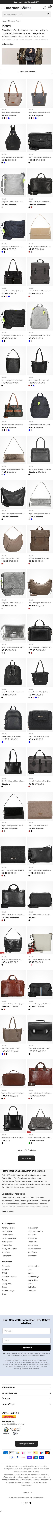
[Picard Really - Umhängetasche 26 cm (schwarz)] (13, 494)
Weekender (31, 1256)
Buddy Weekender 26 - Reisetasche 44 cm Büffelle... (40, 647)
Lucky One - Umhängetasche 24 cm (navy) (13, 246)
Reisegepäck (7, 1256)
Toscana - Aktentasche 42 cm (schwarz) (40, 1048)
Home (4, 21)
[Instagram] (26, 1503)
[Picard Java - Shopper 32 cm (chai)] (13, 539)
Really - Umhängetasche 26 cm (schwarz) (13, 513)
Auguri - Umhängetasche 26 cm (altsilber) (13, 469)
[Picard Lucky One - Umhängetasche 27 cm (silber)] (13, 182)
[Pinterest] (30, 1503)
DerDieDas (31, 1287)
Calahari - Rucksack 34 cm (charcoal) (40, 291)
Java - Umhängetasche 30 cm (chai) (39, 603)
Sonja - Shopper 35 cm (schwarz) (12, 291)
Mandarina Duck (33, 1266)
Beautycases (32, 1245)
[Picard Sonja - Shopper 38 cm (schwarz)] (40, 673)
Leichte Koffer (7, 1235)
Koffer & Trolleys (8, 1228)
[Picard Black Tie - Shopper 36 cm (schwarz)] (13, 762)
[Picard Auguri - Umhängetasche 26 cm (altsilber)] (13, 450)
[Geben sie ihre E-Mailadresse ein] (26, 1348)
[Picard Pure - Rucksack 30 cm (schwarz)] (13, 361)
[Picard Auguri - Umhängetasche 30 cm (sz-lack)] (13, 806)
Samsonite (6, 1266)
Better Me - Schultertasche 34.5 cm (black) (13, 959)
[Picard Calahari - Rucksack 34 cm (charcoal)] (40, 272)
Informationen (8, 1387)
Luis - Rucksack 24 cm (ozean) (10, 736)
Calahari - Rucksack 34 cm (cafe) (38, 558)
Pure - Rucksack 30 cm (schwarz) (11, 380)
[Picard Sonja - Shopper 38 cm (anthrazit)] (40, 93)
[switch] (15, 1433)
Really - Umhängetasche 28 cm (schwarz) (40, 870)
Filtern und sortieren (28, 71)
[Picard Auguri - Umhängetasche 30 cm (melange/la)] (40, 227)
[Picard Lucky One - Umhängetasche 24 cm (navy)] (13, 227)
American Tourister (9, 1276)
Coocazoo (31, 1290)
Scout (29, 1283)
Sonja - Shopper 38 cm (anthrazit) (39, 112)
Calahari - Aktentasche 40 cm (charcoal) (40, 781)
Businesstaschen (34, 1249)
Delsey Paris (6, 1283)
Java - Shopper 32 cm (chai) (10, 558)
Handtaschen (27, 1181)
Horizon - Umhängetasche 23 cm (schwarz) (40, 1004)
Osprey (5, 1280)
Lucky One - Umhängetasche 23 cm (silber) (13, 603)
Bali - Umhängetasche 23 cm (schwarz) (40, 915)
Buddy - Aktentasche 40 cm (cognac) (40, 1093)
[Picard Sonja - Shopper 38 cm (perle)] (13, 93)
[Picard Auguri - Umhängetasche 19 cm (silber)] (13, 628)
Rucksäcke (31, 1235)
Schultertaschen (40, 1206)
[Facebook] (23, 1503)
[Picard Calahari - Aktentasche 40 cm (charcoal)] (40, 762)
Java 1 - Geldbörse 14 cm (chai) (38, 825)
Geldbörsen (39, 1181)
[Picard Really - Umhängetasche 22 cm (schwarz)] (40, 138)
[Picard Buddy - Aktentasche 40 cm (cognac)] (40, 1074)
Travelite (5, 1269)
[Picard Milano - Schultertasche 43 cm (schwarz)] (40, 450)
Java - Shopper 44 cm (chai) (10, 1048)
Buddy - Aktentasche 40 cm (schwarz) (13, 915)
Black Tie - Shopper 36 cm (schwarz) (13, 781)
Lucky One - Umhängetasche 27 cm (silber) (13, 202)
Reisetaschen (32, 1228)
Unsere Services (9, 1393)
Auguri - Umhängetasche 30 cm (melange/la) (40, 246)
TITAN (4, 1273)
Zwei (29, 1269)
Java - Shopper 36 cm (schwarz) (38, 380)
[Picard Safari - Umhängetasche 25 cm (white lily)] (40, 940)
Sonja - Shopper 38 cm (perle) (10, 112)
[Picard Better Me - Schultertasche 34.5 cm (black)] (13, 940)
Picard (3, 110)
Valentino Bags (33, 1276)
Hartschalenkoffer (9, 1238)
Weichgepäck (7, 1242)
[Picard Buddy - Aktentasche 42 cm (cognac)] (13, 985)
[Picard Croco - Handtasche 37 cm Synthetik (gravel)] (40, 1118)
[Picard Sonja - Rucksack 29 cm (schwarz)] (13, 138)
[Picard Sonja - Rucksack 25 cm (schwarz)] (13, 673)
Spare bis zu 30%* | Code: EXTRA (26, 2)
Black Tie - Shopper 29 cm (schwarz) (13, 1137)
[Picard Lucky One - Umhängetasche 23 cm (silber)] (13, 583)
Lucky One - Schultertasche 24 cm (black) (13, 335)
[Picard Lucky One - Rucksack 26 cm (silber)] (40, 316)
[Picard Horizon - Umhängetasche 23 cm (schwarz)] (40, 985)
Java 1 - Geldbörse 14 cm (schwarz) (12, 870)
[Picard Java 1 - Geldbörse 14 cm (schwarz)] (13, 851)
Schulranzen (32, 1238)
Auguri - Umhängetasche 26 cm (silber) (40, 513)
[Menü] (19, 1427)
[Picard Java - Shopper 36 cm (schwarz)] (40, 361)
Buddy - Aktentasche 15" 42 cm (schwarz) (40, 202)
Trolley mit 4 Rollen (9, 1249)
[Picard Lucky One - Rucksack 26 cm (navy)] (40, 405)
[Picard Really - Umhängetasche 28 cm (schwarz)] (40, 851)
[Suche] (48, 14)
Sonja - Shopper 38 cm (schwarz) (39, 692)
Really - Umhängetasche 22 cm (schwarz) (40, 157)
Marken (10, 21)
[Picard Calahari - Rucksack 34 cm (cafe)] (40, 539)
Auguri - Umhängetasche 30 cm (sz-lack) (13, 825)
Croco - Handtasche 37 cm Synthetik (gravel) (40, 1137)
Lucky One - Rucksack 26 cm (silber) (39, 335)
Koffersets (6, 1252)
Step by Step (32, 1280)
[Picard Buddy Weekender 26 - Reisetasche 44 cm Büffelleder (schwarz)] (40, 628)
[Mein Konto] (44, 7)
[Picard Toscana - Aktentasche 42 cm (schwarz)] (40, 1029)
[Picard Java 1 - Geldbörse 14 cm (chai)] (40, 806)
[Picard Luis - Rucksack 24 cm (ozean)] (13, 717)
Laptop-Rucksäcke (35, 1231)
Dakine (30, 1273)
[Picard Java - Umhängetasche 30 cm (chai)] (40, 583)
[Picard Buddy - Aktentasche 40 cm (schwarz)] (13, 895)
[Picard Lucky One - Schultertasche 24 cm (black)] (13, 316)
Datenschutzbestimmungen (38, 1366)
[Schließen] (0, 1511)
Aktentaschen (8, 1184)
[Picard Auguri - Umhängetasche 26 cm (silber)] (40, 494)
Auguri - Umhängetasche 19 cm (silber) (13, 647)
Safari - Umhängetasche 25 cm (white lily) (40, 959)
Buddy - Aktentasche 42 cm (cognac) (13, 1004)
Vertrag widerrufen (26, 1444)
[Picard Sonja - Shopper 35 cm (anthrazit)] (13, 405)
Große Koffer (7, 1245)
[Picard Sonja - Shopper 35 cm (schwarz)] (13, 272)
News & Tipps (8, 1404)
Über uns (6, 1398)
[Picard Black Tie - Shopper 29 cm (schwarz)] (13, 1118)
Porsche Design (8, 1290)
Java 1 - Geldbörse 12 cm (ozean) (38, 736)
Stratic (4, 1287)
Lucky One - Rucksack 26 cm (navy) (39, 424)
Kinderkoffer (32, 1242)
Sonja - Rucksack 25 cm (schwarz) (12, 692)
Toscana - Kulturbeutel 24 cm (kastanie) (13, 1093)
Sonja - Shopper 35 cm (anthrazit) (12, 424)
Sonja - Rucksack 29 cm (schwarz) (12, 157)
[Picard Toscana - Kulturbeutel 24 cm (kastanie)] (13, 1074)
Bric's (4, 1294)
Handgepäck (7, 1231)
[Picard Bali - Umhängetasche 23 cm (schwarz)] (40, 895)
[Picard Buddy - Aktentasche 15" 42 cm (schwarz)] (40, 182)
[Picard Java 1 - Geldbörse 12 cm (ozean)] (40, 717)
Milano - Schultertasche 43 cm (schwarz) (40, 469)
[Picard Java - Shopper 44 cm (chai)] (13, 1029)
